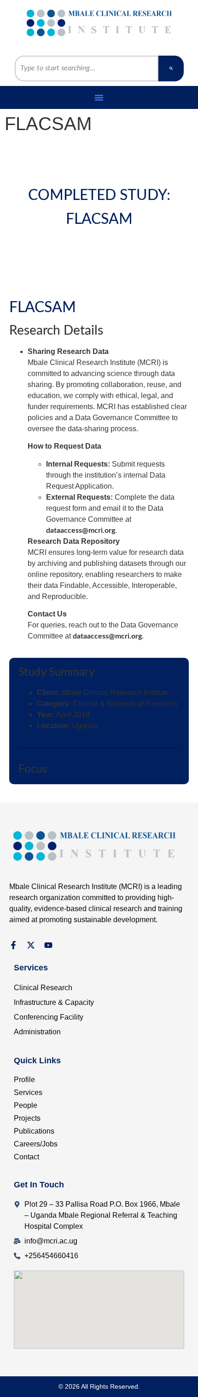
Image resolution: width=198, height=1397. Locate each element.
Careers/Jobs (36, 1144)
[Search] (171, 68)
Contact (26, 1157)
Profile (24, 1079)
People (25, 1105)
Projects (27, 1118)
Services (28, 1092)
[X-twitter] (31, 945)
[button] (99, 97)
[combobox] (86, 68)
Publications (34, 1131)
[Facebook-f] (13, 945)
